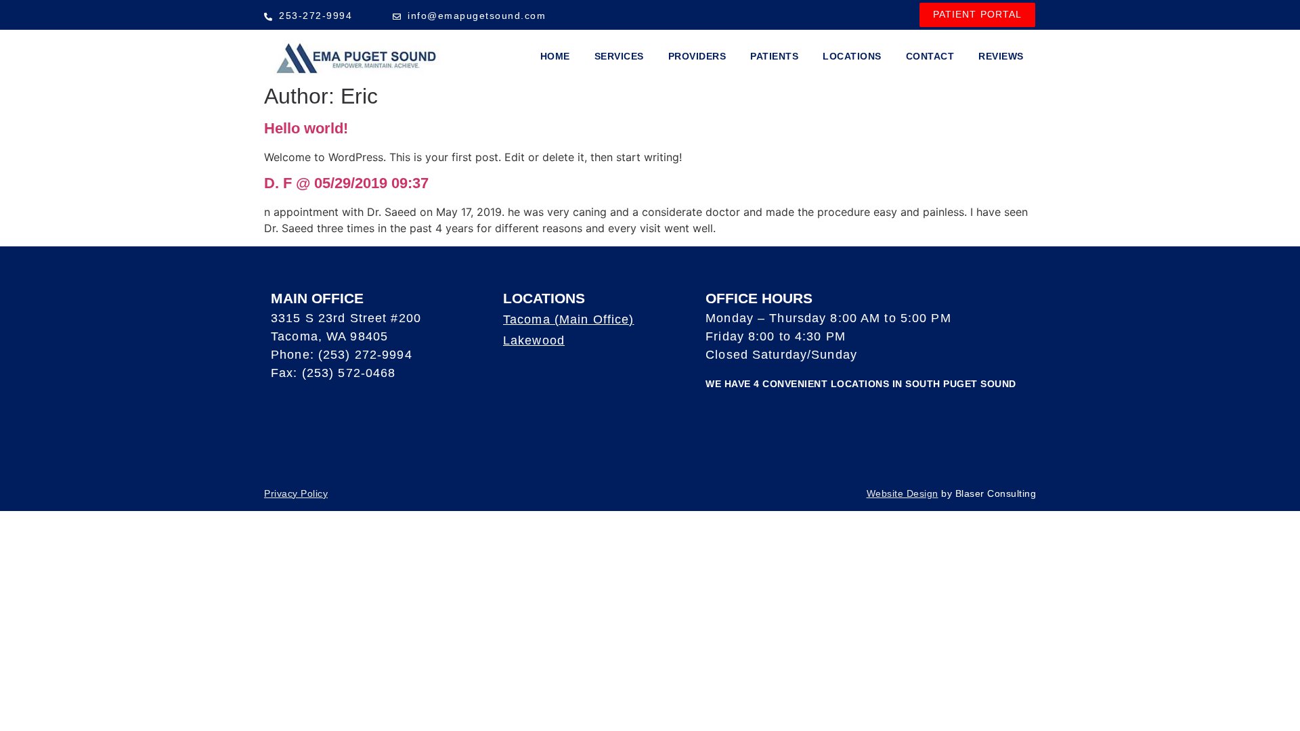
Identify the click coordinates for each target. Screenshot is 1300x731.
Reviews (1001, 56)
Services (619, 56)
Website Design (902, 493)
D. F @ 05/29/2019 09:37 (346, 183)
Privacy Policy (296, 493)
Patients (774, 56)
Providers (697, 56)
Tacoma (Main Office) (568, 319)
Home (555, 56)
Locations (852, 56)
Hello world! (306, 128)
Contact (930, 56)
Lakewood (534, 340)
